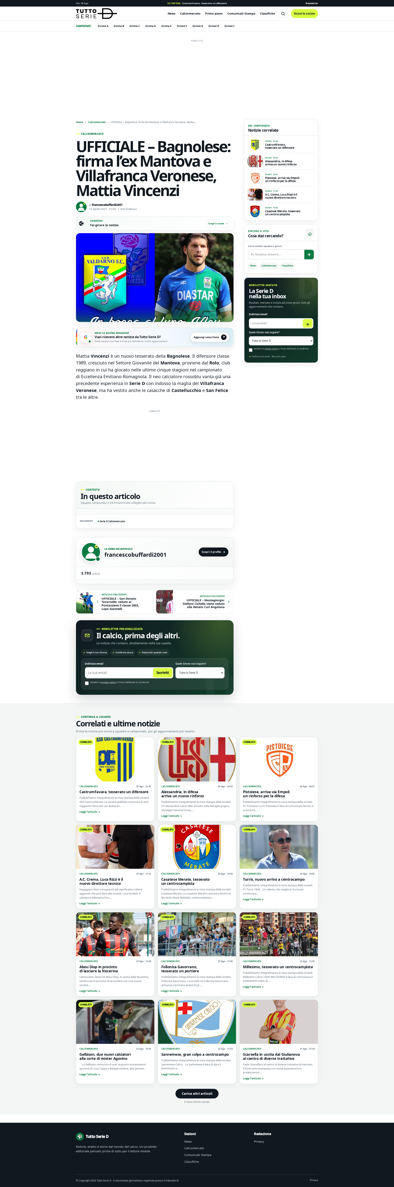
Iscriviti (163, 672)
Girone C (134, 26)
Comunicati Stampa (241, 13)
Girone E (166, 26)
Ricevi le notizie (304, 13)
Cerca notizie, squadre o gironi (265, 246)
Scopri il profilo (213, 552)
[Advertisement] (197, 72)
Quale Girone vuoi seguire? (190, 663)
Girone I (229, 26)
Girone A (103, 26)
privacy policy (108, 682)
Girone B (119, 26)
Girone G (197, 26)
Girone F (182, 26)
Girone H (213, 26)
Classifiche (267, 13)
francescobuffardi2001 (107, 205)
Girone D (150, 26)
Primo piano (214, 13)
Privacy (259, 1141)
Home (79, 122)
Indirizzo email (94, 663)
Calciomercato (190, 13)
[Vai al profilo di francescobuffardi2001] (91, 552)
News (171, 13)
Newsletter (312, 3)
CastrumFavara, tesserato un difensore (197, 3)
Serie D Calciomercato (111, 521)
